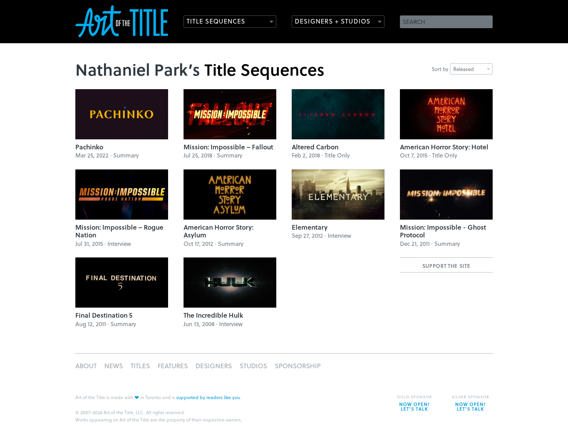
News (113, 366)
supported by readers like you (208, 397)
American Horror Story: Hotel (444, 147)
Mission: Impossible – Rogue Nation (119, 231)
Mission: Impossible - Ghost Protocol (443, 231)
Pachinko (89, 147)
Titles (140, 366)
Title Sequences (216, 21)
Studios (253, 366)
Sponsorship (298, 366)
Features (173, 366)
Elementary (310, 227)
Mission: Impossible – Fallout (228, 147)
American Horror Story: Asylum (218, 231)
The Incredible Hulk (213, 315)
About (86, 366)
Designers (214, 366)
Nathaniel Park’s (137, 69)
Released (463, 69)
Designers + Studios (333, 21)
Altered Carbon (315, 147)
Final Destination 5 (104, 315)
